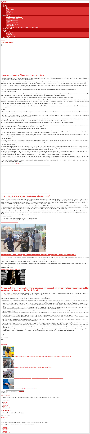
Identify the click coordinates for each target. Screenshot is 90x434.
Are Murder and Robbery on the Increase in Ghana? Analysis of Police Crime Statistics (38, 254)
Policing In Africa (12, 20)
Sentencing (10, 21)
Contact (6, 37)
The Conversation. (20, 163)
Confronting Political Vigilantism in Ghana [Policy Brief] (25, 196)
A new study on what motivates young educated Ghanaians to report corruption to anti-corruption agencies (38, 378)
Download (23, 269)
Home (5, 5)
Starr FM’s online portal (10, 294)
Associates (9, 12)
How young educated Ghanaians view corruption (22, 75)
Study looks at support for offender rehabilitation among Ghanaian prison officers (32, 367)
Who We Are (10, 33)
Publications (7, 28)
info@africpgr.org (4, 417)
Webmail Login (6, 407)
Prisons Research (12, 23)
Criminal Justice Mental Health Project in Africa (22, 27)
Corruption (10, 26)
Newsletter (3, 391)
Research (6, 15)
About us (6, 31)
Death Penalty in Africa (14, 17)
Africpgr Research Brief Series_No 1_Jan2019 (11, 269)
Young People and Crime (14, 18)
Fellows (8, 11)
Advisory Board (11, 36)
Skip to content (4, 1)
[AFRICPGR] (3, 2)
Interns (8, 14)
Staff (7, 8)
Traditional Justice (12, 24)
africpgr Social (4, 392)
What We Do (10, 34)
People (5, 6)
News (5, 30)
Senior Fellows (11, 9)
